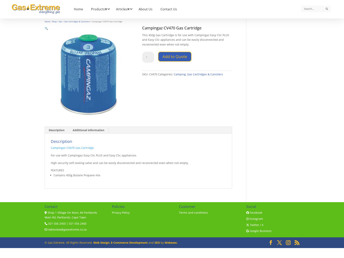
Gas (60, 21)
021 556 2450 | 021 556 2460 (66, 223)
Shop (54, 21)
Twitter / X (256, 225)
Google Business (260, 231)
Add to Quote (174, 56)
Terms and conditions (193, 212)
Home (47, 21)
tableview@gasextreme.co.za (67, 229)
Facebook (255, 212)
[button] (46, 28)
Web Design (101, 242)
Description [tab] (56, 130)
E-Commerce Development (129, 242)
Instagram (256, 219)
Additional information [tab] (88, 130)
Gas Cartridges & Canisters (77, 21)
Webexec (171, 242)
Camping (180, 74)
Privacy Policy (121, 212)
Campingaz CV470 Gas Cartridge (72, 148)
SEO (157, 242)
